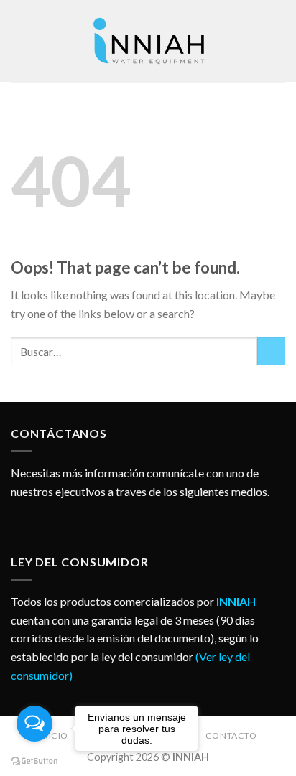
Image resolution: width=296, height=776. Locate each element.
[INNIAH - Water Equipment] (148, 41)
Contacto (231, 735)
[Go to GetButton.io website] (34, 761)
